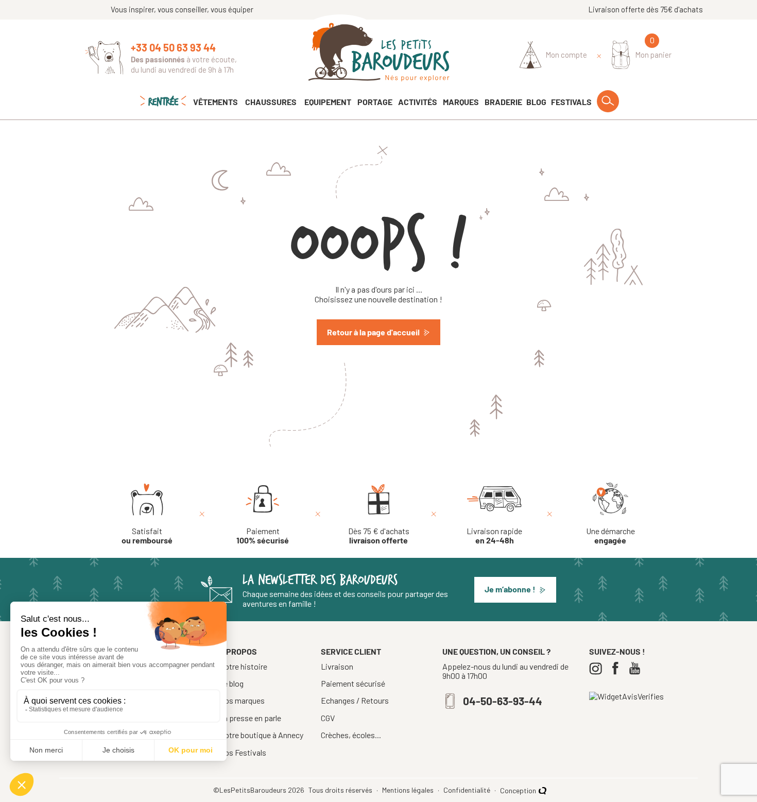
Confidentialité (467, 790)
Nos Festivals (242, 752)
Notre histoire (243, 666)
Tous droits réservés (341, 790)
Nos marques (242, 700)
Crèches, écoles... (351, 735)
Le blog (231, 683)
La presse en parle (250, 718)
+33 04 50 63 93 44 (173, 47)
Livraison (337, 666)
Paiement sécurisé (353, 683)
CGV (328, 718)
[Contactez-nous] (104, 58)
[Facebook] (618, 668)
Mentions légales (408, 790)
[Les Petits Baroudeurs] (379, 52)
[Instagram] (598, 668)
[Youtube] (637, 668)
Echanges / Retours (355, 700)
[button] (515, 590)
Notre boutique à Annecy (261, 735)
